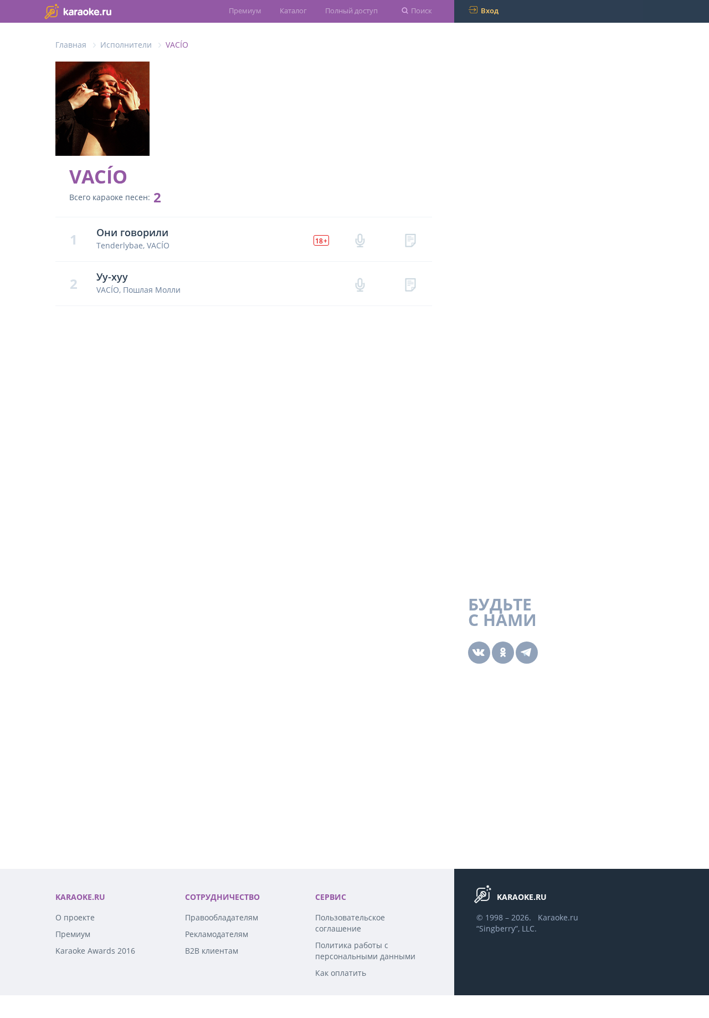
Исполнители (126, 44)
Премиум (245, 11)
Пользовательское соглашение (350, 923)
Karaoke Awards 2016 (95, 950)
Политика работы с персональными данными (365, 950)
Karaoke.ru (558, 917)
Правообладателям (221, 917)
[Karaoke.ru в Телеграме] (527, 653)
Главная (70, 44)
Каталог (293, 11)
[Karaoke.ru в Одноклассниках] (503, 653)
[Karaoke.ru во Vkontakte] (479, 653)
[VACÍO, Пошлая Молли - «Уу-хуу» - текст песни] (410, 284)
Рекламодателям (216, 934)
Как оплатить (340, 973)
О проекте (75, 917)
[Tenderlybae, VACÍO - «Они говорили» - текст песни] (410, 239)
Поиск (421, 11)
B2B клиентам (211, 950)
